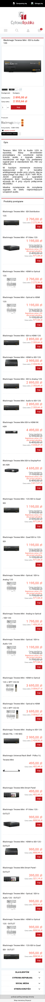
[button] (5, 30)
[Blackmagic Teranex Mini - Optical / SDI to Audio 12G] (12, 651)
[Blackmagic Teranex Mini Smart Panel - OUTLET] (12, 879)
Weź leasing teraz (10, 133)
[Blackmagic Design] (12, 122)
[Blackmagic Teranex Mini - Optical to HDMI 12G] (12, 309)
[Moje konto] (28, 30)
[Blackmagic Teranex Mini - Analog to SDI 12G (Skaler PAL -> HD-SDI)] (12, 741)
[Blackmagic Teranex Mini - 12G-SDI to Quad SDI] (12, 510)
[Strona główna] (22, 17)
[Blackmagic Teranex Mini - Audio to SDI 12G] (12, 408)
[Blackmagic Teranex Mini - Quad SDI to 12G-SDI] (12, 548)
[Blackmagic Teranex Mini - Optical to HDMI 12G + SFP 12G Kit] (12, 715)
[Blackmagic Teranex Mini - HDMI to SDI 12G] (12, 363)
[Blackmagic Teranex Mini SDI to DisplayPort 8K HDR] (12, 470)
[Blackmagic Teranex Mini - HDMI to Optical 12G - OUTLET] (12, 931)
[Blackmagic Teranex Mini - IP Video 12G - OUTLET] (12, 824)
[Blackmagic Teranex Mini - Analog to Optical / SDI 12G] (12, 625)
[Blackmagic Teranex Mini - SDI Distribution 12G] (12, 223)
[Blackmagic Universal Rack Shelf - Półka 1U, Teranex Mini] (12, 770)
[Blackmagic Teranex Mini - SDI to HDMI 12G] (12, 342)
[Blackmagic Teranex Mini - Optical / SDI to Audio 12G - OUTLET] (12, 905)
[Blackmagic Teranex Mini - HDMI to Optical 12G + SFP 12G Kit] (12, 688)
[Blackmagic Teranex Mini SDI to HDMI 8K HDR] (12, 432)
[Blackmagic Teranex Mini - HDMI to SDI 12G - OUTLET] (12, 851)
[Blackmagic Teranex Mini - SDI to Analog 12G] (12, 386)
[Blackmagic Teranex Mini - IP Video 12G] (12, 248)
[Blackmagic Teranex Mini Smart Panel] (12, 795)
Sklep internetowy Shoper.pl (22, 1000)
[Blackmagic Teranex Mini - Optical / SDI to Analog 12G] (12, 587)
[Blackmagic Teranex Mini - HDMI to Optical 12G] (12, 283)
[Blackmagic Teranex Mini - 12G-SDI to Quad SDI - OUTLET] (12, 956)
